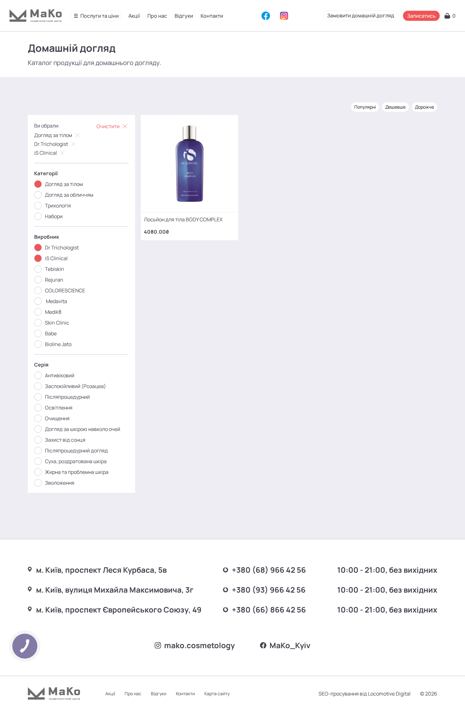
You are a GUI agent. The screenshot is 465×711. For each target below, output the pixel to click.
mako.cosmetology (199, 645)
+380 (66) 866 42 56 (269, 609)
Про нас (157, 15)
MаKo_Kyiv (290, 645)
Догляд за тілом (53, 135)
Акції (134, 15)
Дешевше (395, 107)
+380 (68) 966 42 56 (269, 570)
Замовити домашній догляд (360, 15)
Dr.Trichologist (51, 143)
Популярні (365, 107)
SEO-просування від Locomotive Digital (365, 693)
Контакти (212, 15)
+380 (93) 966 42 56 (269, 589)
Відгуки (184, 15)
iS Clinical (45, 152)
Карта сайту (217, 693)
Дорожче (424, 107)
